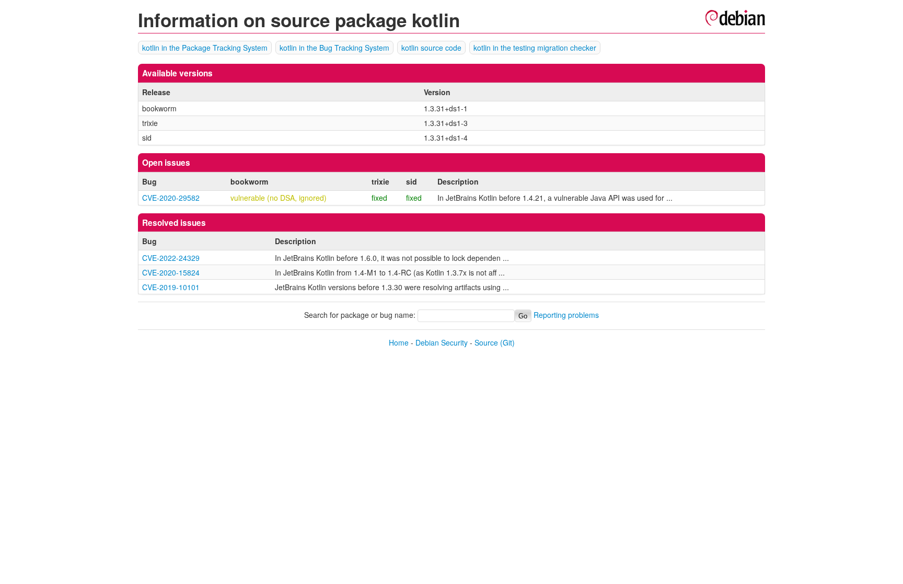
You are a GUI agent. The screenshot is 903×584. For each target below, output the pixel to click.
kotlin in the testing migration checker (534, 47)
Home (399, 342)
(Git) (507, 342)
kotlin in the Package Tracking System (205, 47)
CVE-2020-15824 (171, 272)
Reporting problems (566, 315)
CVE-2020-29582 (171, 197)
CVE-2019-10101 (171, 287)
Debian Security (441, 342)
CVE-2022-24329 (171, 258)
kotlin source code (431, 47)
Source (486, 342)
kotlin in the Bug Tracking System (334, 47)
